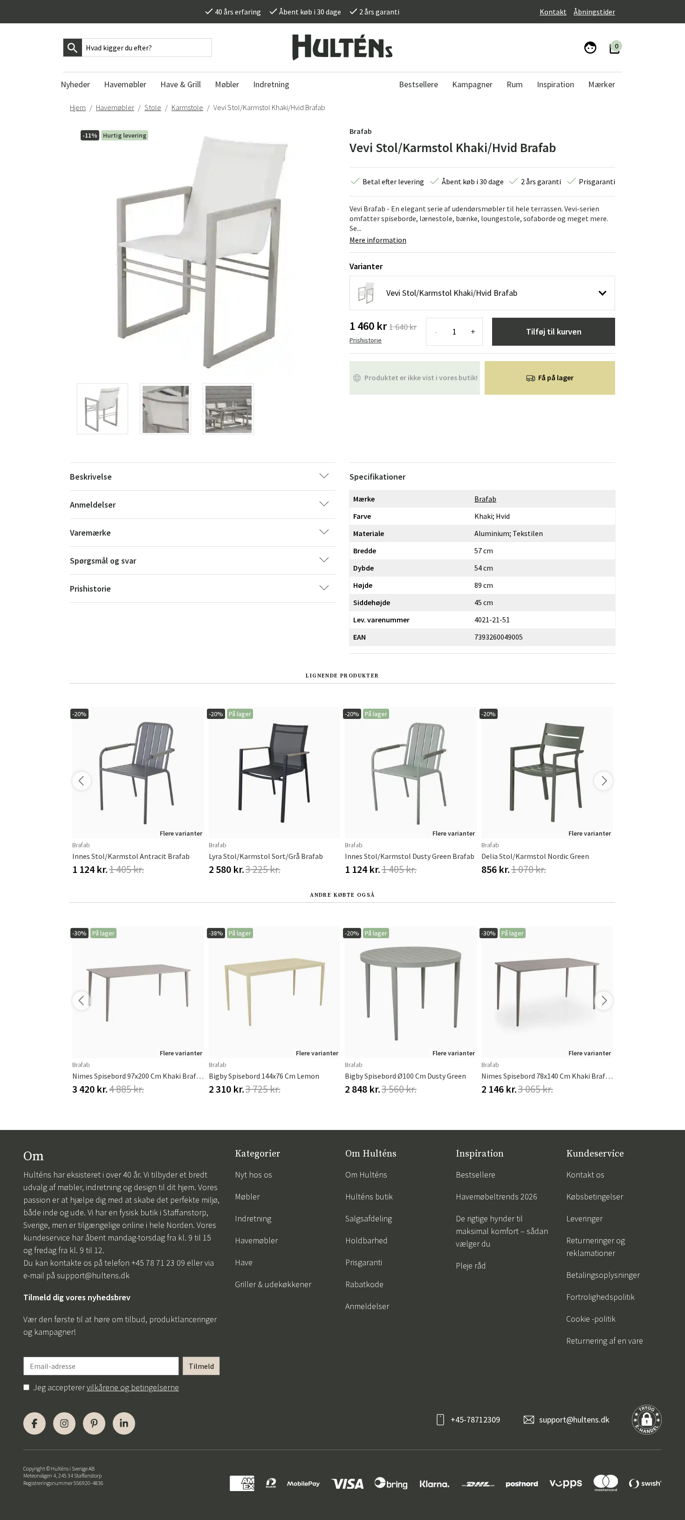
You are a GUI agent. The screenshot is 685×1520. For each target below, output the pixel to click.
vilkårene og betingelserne (133, 1387)
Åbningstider (594, 11)
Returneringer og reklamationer (595, 1246)
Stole (152, 107)
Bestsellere (475, 1174)
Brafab (360, 131)
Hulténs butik (369, 1196)
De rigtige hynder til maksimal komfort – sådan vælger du (502, 1231)
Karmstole (187, 107)
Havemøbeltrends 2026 (496, 1196)
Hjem (78, 107)
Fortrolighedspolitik (600, 1296)
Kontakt (553, 11)
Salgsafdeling (368, 1218)
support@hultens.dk (93, 1275)
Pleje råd (471, 1265)
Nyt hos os (253, 1174)
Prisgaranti (363, 1262)
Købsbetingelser (594, 1196)
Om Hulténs (366, 1174)
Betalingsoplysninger (603, 1274)
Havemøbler (115, 107)
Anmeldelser (367, 1306)
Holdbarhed (366, 1240)
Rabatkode (364, 1284)
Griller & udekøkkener (273, 1284)
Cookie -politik (591, 1318)
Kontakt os (585, 1174)
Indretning (253, 1218)
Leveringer (584, 1218)
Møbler (247, 1196)
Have (244, 1262)
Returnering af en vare (604, 1340)
